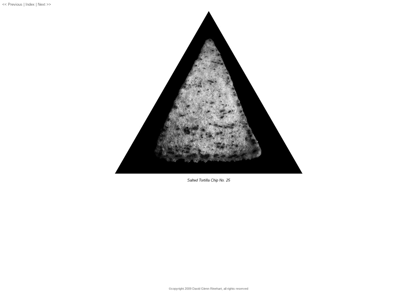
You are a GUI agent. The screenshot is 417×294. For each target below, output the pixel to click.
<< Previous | (13, 4)
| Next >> (43, 4)
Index (30, 4)
